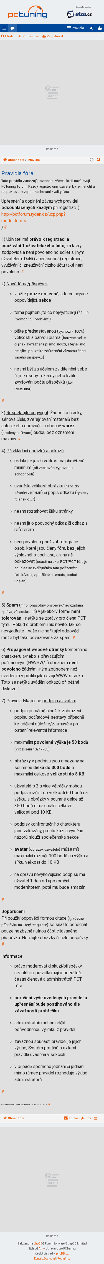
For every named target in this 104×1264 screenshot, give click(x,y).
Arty (41, 1248)
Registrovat (55, 36)
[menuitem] (75, 28)
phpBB (38, 1243)
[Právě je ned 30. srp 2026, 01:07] (91, 160)
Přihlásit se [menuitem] (93, 29)
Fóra (14, 29)
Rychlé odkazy (5, 29)
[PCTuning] (27, 12)
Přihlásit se (30, 36)
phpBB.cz (62, 1253)
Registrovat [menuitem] (101, 29)
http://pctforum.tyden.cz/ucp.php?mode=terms (33, 217)
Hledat (9, 36)
